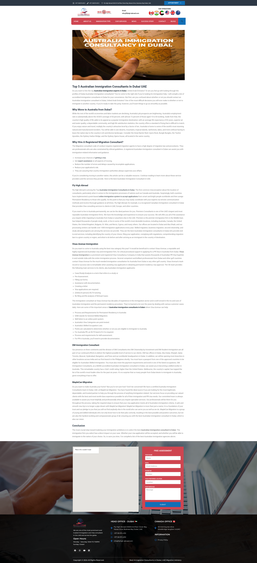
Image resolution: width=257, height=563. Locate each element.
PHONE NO (148, 471)
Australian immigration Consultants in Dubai (117, 190)
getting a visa (100, 158)
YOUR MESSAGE (150, 487)
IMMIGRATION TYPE (103, 21)
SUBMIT (163, 505)
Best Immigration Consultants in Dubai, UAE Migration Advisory (155, 560)
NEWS (134, 21)
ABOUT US (87, 21)
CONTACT (162, 21)
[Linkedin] (89, 550)
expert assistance (85, 161)
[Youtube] (84, 550)
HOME (76, 21)
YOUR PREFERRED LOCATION (154, 479)
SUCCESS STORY (147, 21)
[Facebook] (75, 550)
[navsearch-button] (182, 21)
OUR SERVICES (121, 21)
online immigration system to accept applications (118, 196)
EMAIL (147, 463)
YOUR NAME (149, 455)
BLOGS (173, 21)
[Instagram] (80, 550)
